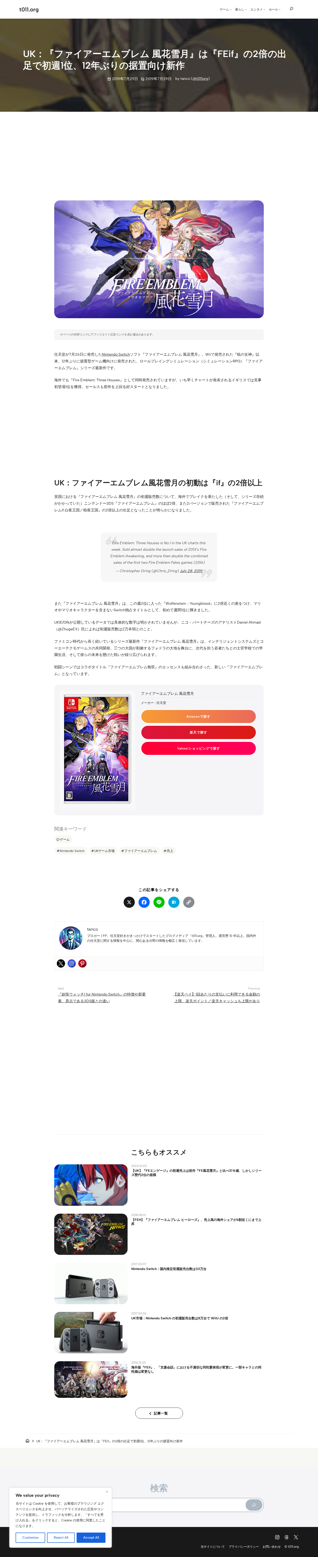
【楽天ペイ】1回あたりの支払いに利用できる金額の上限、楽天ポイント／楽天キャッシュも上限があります (216, 1001)
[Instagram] (72, 963)
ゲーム (65, 839)
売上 (170, 851)
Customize (30, 1538)
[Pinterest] (82, 963)
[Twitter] (61, 963)
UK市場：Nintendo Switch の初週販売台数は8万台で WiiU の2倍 (179, 1318)
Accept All (91, 1538)
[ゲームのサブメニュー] (231, 9)
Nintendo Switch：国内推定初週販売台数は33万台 (168, 1269)
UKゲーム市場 (104, 851)
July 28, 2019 (191, 571)
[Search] (254, 1504)
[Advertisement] (159, 151)
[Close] (107, 1491)
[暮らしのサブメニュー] (246, 9)
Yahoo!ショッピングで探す (198, 748)
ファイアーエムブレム (140, 851)
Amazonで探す (198, 716)
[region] (60, 1518)
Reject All (61, 1538)
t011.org (29, 9)
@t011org (200, 78)
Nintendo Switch (116, 354)
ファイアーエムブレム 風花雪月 (167, 693)
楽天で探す (198, 732)
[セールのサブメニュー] (280, 9)
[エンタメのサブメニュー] (264, 9)
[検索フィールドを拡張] (291, 8)
